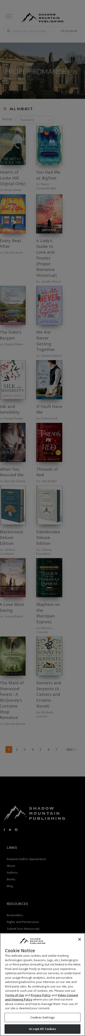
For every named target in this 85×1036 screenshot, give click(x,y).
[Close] (80, 939)
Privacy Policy (41, 995)
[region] (42, 984)
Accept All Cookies (42, 1029)
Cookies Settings (42, 1017)
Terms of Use (14, 995)
